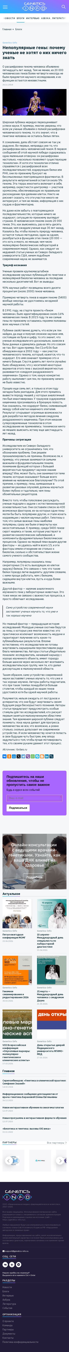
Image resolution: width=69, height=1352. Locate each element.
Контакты (8, 1337)
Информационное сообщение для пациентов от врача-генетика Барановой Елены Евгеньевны (30, 1096)
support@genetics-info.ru (16, 1251)
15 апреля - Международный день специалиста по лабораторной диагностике (50, 940)
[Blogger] (42, 756)
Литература (59, 18)
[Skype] (37, 756)
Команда (8, 1325)
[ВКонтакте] (5, 756)
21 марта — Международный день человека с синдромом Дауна (50, 996)
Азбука (46, 18)
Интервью (32, 18)
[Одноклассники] (9, 756)
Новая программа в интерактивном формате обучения (34, 1118)
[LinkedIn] (47, 756)
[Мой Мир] (14, 756)
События (7, 1308)
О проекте (8, 1321)
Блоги (21, 18)
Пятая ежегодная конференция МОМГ (14, 936)
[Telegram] (23, 756)
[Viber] (28, 756)
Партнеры (8, 1329)
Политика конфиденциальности (20, 1342)
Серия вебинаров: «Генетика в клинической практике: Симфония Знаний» (34, 1082)
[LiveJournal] (51, 756)
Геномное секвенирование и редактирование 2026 (15, 994)
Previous (9, 1161)
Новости (9, 18)
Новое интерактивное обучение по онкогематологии (33, 1107)
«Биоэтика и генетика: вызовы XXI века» (27, 1128)
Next (60, 1161)
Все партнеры (56, 1142)
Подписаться (18, 807)
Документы (9, 1333)
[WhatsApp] (33, 756)
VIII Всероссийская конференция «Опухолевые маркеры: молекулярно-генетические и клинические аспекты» (16, 1053)
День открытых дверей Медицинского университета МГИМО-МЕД (51, 1050)
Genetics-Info (10, 42)
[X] (19, 756)
